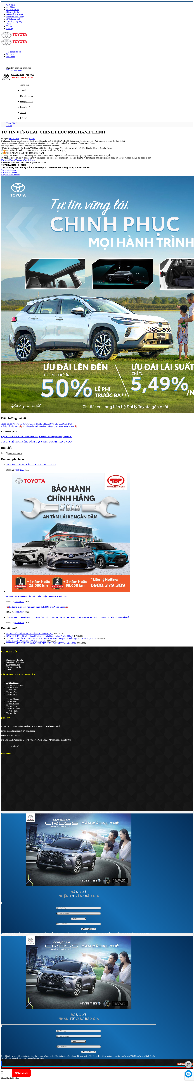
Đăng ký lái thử (12, 12)
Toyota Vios (11, 690)
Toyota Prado (12, 687)
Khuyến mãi (25, 107)
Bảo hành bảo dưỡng (15, 17)
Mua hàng (10, 56)
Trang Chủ (10, 123)
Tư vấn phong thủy (14, 21)
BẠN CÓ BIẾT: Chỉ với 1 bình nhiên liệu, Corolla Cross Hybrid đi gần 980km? (36, 436)
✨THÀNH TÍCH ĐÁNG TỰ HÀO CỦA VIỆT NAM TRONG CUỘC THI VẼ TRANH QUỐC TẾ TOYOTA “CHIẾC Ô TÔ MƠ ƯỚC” (68, 617)
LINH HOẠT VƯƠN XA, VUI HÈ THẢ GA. (26, 641)
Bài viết (4, 453)
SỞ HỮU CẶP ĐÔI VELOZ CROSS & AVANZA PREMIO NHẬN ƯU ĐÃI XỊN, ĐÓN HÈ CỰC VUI (51, 638)
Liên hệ (9, 28)
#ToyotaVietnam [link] (15, 160)
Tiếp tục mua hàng (14, 70)
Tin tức (9, 26)
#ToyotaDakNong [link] (8, 170)
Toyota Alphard (12, 699)
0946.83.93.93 (13, 735)
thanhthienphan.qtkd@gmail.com (21, 731)
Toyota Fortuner (13, 708)
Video (8, 24)
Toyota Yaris (11, 694)
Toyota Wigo (11, 692)
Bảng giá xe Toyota (14, 14)
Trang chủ (24, 85)
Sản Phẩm (10, 7)
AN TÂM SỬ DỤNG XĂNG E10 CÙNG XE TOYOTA (31, 465)
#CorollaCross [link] (29, 160)
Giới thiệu (10, 5)
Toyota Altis (11, 701)
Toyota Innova (12, 682)
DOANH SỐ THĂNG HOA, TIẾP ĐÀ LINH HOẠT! (29, 634)
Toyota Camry (12, 706)
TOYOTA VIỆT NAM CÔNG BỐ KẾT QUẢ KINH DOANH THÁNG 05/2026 (36, 442)
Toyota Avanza (12, 704)
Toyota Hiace (12, 711)
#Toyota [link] (4, 160)
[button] (1, 61)
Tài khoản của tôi (13, 52)
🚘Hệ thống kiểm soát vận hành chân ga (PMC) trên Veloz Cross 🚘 (37, 607)
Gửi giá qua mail (13, 19)
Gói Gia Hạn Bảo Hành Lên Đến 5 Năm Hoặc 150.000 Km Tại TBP (36, 596)
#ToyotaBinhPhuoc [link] (9, 172)
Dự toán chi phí (12, 9)
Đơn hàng (10, 54)
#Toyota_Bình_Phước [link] (10, 175)
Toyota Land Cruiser (15, 685)
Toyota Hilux (11, 713)
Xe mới (23, 90)
